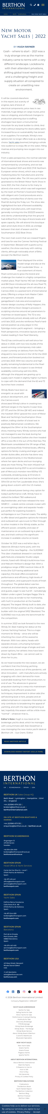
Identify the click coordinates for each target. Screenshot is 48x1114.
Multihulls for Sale (24, 1019)
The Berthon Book (24, 1086)
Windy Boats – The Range (24, 1029)
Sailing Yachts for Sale (24, 1012)
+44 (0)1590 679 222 (12, 804)
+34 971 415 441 (10, 879)
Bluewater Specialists (24, 1038)
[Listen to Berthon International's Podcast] (18, 991)
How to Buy (24, 1072)
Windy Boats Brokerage (24, 1026)
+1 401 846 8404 (10, 972)
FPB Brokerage (24, 1024)
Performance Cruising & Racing (24, 1017)
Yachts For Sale (24, 1010)
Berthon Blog (24, 1093)
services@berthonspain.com (15, 884)
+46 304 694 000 (10, 850)
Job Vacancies (24, 1074)
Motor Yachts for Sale (24, 1015)
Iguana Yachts (24, 1055)
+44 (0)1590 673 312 (12, 823)
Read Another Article (15, 741)
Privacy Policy (23, 1112)
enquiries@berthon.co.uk (15, 826)
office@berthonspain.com (14, 881)
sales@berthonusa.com (13, 974)
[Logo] (13, 4)
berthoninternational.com (15, 810)
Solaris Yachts (24, 1048)
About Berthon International (24, 1063)
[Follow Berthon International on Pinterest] (34, 991)
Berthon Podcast (24, 1096)
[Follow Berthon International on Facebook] (7, 991)
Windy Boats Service (24, 1031)
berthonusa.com (10, 977)
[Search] (31, 4)
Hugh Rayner (26, 46)
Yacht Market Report (24, 1089)
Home (6, 14)
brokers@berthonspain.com (15, 916)
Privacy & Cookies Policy (24, 1076)
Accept (36, 1112)
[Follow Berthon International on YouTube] (40, 991)
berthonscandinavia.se (13, 854)
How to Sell (24, 1069)
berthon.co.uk (35, 826)
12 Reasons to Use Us (24, 1067)
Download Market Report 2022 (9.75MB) (23, 752)
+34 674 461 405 (10, 945)
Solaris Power (24, 1050)
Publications (24, 1084)
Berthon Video (24, 1098)
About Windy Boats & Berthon (24, 1033)
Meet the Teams (24, 1065)
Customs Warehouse (24, 1036)
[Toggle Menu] (42, 5)
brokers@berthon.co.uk (14, 807)
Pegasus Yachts (24, 1053)
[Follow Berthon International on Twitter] (29, 991)
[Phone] (34, 4)
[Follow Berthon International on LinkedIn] (13, 991)
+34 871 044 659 (10, 913)
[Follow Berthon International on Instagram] (24, 991)
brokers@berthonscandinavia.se (17, 852)
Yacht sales (14, 142)
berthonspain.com (11, 886)
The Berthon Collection (24, 1091)
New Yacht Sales (24, 1046)
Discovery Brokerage (24, 1022)
